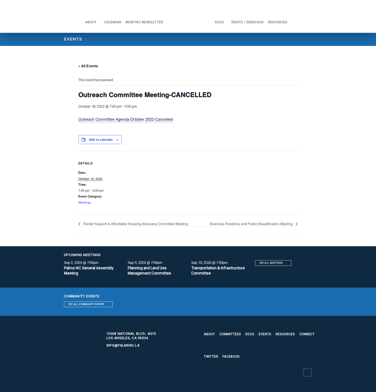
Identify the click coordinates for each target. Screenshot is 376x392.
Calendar (112, 22)
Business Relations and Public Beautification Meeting (252, 223)
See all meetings (271, 263)
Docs (219, 22)
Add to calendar (101, 139)
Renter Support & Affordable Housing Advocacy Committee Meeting (135, 223)
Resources (277, 22)
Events (265, 334)
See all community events (86, 304)
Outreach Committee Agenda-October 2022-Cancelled (125, 119)
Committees (230, 334)
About (91, 22)
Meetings (84, 202)
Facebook (231, 356)
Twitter (211, 356)
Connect (307, 334)
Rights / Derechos (248, 22)
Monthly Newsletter (144, 22)
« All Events (88, 65)
